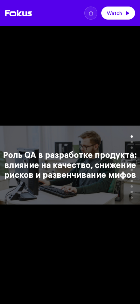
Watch (114, 13)
